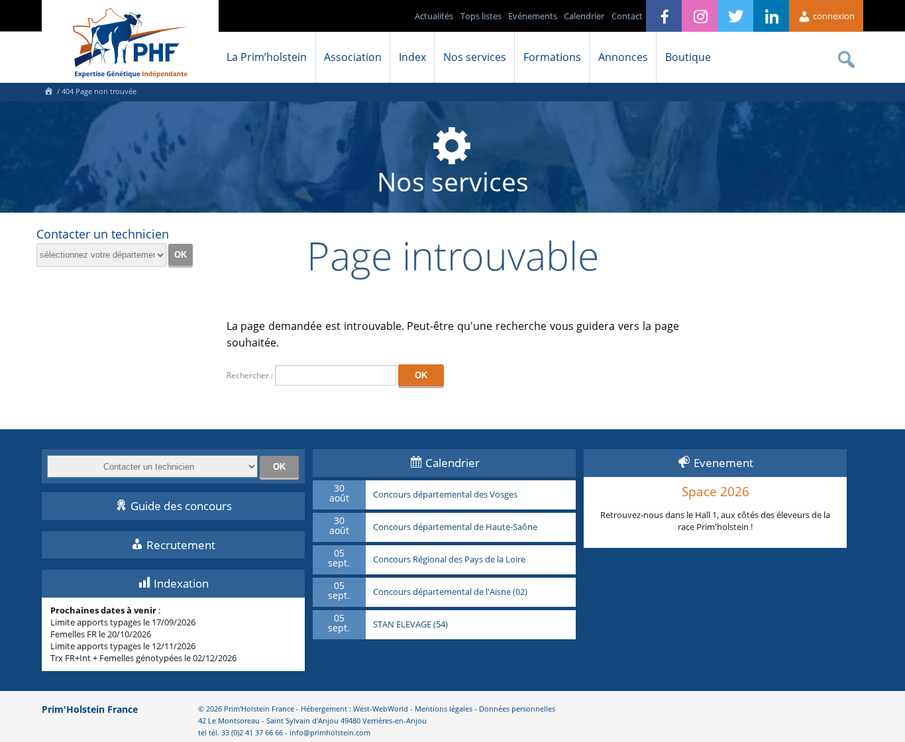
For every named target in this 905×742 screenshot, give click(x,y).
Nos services (474, 57)
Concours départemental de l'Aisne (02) (450, 592)
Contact (627, 16)
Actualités (434, 16)
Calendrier (584, 16)
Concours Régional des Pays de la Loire (449, 560)
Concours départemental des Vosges (445, 495)
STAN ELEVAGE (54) (410, 624)
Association (353, 57)
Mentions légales (443, 709)
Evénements (532, 16)
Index (412, 57)
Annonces (623, 57)
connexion (833, 16)
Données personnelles (517, 709)
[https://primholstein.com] (48, 91)
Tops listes (481, 16)
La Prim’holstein (267, 57)
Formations (552, 57)
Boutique (688, 57)
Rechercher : (250, 375)
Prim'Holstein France (90, 709)
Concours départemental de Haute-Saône (455, 527)
